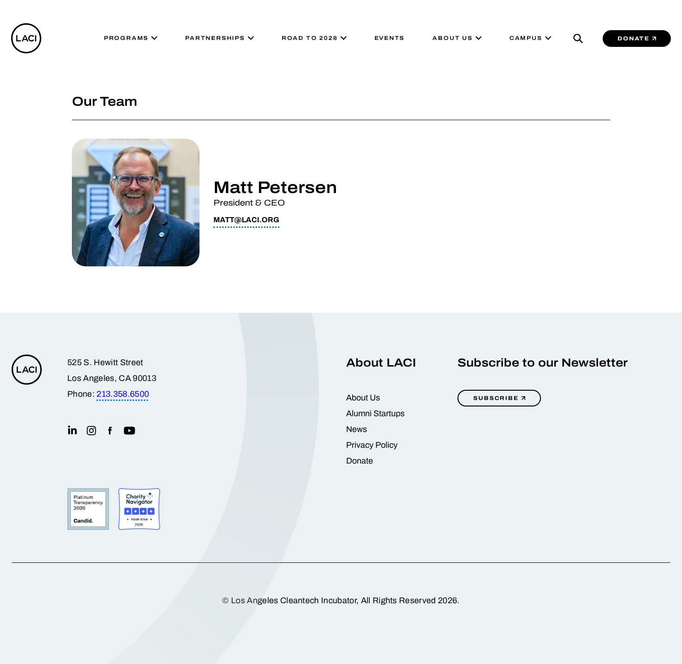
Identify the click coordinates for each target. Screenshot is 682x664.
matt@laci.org (246, 220)
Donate (634, 38)
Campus (525, 38)
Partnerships (215, 38)
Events (389, 38)
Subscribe (495, 398)
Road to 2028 (310, 38)
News (356, 429)
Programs (126, 38)
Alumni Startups (375, 413)
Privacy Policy (372, 445)
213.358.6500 (123, 394)
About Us (452, 38)
